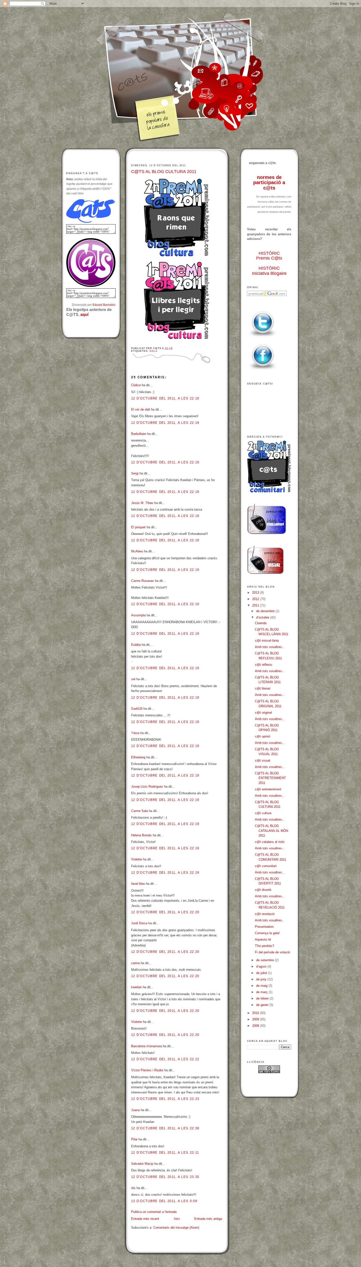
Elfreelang (138, 757)
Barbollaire (138, 434)
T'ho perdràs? (264, 946)
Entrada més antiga (208, 1219)
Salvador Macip (142, 1163)
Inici (177, 1219)
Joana (135, 1110)
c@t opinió (262, 736)
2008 (256, 1026)
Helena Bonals (141, 835)
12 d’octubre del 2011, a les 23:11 (165, 1152)
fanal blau (138, 883)
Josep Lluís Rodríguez (147, 786)
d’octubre (263, 617)
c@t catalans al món (269, 842)
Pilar (134, 1139)
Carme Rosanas (142, 581)
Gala (153, 351)
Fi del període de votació (272, 952)
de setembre (265, 960)
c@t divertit (263, 890)
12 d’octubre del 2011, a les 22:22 (165, 1059)
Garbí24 (136, 708)
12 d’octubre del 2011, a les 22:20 (165, 912)
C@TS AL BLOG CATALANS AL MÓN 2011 (271, 830)
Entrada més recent (145, 1219)
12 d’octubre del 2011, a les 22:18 (165, 398)
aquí (84, 314)
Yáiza (135, 733)
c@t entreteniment (268, 789)
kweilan (136, 987)
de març (262, 992)
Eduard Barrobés (104, 304)
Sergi (135, 473)
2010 (256, 1013)
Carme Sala (139, 811)
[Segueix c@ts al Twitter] (262, 337)
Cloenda (260, 623)
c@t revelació (265, 914)
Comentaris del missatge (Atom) (176, 1227)
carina (135, 963)
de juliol (262, 973)
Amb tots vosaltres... (270, 647)
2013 (256, 592)
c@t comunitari (266, 866)
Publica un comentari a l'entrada (154, 1212)
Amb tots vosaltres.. (269, 920)
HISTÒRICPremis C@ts (269, 256)
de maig (262, 985)
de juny (261, 979)
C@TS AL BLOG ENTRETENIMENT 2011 (270, 778)
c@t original (263, 712)
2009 (256, 1019)
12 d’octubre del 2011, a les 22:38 (165, 1128)
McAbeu (137, 551)
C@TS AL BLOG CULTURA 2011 (163, 171)
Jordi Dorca (139, 923)
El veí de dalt (140, 409)
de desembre (266, 611)
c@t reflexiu (263, 664)
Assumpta (138, 615)
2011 (256, 605)
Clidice (136, 385)
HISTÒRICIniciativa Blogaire (269, 271)
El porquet (138, 527)
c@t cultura (263, 813)
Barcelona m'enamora (146, 1046)
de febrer (263, 998)
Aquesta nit (263, 939)
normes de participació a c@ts (269, 183)
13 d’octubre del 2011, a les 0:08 (164, 1201)
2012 (256, 599)
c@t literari (262, 688)
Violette (136, 859)
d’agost (261, 966)
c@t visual (262, 760)
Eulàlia (136, 645)
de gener (262, 1005)
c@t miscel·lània (267, 640)
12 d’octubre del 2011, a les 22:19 (165, 540)
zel (133, 679)
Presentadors (264, 926)
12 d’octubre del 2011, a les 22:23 (165, 1099)
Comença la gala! (267, 933)
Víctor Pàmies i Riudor (147, 1070)
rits (133, 1188)
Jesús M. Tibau (142, 503)
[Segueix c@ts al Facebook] (262, 370)
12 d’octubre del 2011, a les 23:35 (165, 1177)
